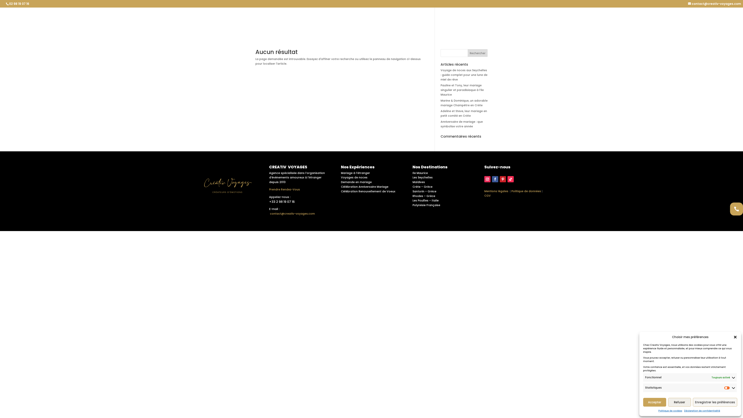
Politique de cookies (670, 410)
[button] (735, 337)
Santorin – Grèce (424, 191)
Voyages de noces (354, 177)
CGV (487, 196)
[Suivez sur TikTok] (511, 179)
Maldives (419, 182)
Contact (729, 23)
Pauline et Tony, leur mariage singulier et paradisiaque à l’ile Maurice (462, 90)
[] (736, 221)
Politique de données (526, 191)
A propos (666, 23)
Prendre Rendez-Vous (284, 189)
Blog (711, 23)
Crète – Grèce (422, 187)
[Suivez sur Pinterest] (503, 179)
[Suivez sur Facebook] (495, 179)
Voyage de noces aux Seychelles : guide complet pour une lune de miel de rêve (464, 74)
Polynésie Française (426, 205)
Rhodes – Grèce (424, 196)
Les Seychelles (423, 177)
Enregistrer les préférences (715, 402)
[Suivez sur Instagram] (487, 179)
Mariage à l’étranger (568, 23)
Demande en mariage (528, 23)
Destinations (638, 23)
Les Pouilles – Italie (426, 200)
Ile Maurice (420, 173)
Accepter (654, 402)
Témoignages (690, 23)
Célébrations (607, 23)
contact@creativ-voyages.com (292, 214)
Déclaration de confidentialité (702, 410)
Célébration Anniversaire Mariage (364, 187)
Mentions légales (496, 191)
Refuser (679, 402)
